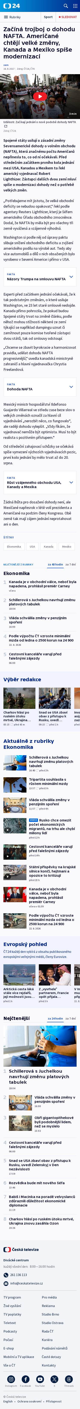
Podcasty (10, 1331)
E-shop (8, 1348)
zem (6, 65)
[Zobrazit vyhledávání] (66, 6)
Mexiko (66, 546)
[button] (40, 96)
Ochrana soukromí (29, 1401)
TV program (12, 1297)
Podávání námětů (54, 1348)
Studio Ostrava (52, 1323)
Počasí (8, 1340)
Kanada (48, 546)
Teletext (9, 1323)
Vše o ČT (9, 1365)
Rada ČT (48, 1331)
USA (32, 546)
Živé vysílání (12, 1306)
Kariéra (47, 1340)
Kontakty (49, 1365)
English (8, 1401)
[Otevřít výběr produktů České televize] (75, 6)
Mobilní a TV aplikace (18, 1357)
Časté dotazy (51, 1357)
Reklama (48, 1306)
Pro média (49, 1297)
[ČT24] (11, 5)
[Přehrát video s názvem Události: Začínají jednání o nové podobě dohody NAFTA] (40, 96)
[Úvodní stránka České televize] (21, 1249)
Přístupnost (53, 1401)
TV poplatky (12, 1314)
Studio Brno (50, 1314)
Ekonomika (14, 546)
